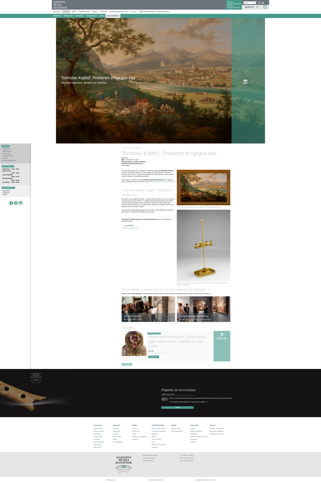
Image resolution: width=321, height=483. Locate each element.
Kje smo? (135, 428)
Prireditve (116, 428)
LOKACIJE (6, 192)
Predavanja (116, 431)
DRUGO (101, 16)
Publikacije (193, 434)
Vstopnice (193, 442)
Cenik (134, 434)
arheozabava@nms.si (132, 228)
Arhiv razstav (97, 447)
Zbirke (95, 11)
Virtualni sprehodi (99, 442)
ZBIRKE (174, 425)
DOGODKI (116, 425)
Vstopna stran (124, 147)
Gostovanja (97, 434)
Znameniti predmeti (176, 431)
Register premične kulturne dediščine (154, 11)
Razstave (56, 11)
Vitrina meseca (98, 436)
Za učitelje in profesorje (159, 431)
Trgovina (103, 11)
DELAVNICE (80, 16)
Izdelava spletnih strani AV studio (205, 480)
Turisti (153, 442)
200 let (134, 11)
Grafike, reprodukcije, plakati (198, 436)
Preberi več (153, 357)
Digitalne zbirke (175, 428)
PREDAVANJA (68, 16)
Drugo (115, 439)
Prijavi (177, 407)
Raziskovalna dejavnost (119, 11)
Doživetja (154, 434)
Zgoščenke (193, 439)
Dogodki (66, 11)
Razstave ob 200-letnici (217, 428)
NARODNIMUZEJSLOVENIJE (60, 5)
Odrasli (154, 436)
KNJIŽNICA (230, 5)
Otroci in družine (156, 439)
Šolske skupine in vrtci (158, 428)
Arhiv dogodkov (113, 16)
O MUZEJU (230, 2)
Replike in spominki (196, 431)
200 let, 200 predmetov (216, 431)
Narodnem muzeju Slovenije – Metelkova (162, 181)
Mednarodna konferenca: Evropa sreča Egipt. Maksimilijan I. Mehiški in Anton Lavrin (177, 341)
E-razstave (97, 439)
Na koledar (126, 364)
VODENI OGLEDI (91, 16)
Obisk (74, 11)
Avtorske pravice (111, 480)
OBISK (134, 425)
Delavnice (116, 434)
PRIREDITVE (57, 16)
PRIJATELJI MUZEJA (233, 7)
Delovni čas (135, 431)
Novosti (192, 428)
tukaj (206, 402)
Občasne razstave (99, 431)
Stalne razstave (98, 428)
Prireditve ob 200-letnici (217, 434)
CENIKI (5, 194)
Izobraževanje (84, 11)
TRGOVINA (194, 425)
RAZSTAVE (6, 190)
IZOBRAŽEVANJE (158, 425)
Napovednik (97, 444)
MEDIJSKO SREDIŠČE (234, 4)
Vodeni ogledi (117, 436)
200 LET (213, 425)
